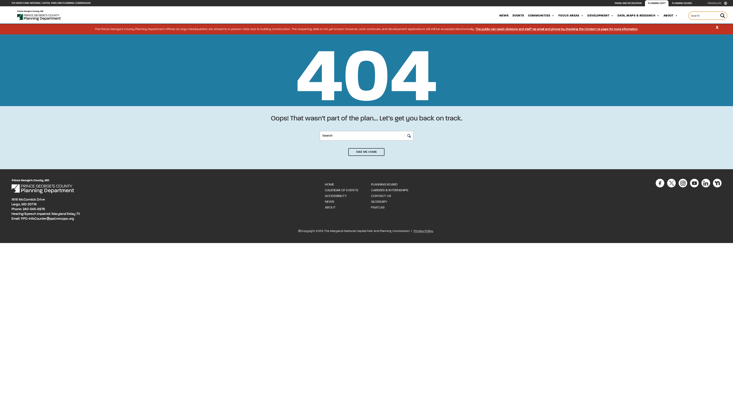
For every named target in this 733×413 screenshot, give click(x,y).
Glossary (379, 201)
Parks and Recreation (628, 3)
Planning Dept (657, 3)
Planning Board (682, 3)
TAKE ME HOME (366, 152)
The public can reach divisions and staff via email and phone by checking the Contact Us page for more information (556, 29)
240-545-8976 (34, 209)
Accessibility (336, 196)
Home (329, 184)
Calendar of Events (341, 190)
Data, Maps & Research (636, 15)
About (668, 15)
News (504, 15)
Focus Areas (568, 15)
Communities (539, 15)
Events (518, 15)
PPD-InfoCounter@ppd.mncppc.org (47, 218)
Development (598, 15)
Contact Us (381, 196)
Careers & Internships (389, 190)
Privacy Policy (423, 231)
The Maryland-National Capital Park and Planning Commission (50, 3)
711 (78, 214)
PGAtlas (378, 207)
